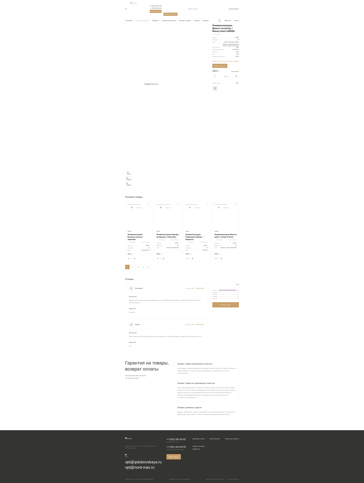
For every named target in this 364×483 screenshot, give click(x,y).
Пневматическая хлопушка (134, 204)
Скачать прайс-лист (170, 14)
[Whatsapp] (220, 20)
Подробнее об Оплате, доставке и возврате (225, 61)
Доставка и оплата (199, 438)
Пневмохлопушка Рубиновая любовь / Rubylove (194, 236)
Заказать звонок (156, 11)
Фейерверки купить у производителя (179, 479)
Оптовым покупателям (169, 20)
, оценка (190, 242)
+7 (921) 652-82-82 (156, 6)
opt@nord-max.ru (139, 467)
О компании (129, 20)
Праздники (155, 20)
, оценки (217, 34)
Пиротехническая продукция (199, 447)
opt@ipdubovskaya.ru (143, 462)
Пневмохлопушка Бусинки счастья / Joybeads (135, 236)
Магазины (206, 20)
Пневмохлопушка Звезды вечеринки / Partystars (167, 235)
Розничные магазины (232, 438)
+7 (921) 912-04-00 (156, 8)
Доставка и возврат (185, 20)
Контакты (197, 20)
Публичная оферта (233, 479)
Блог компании (215, 438)
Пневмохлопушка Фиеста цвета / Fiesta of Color (226, 235)
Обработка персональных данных (215, 479)
